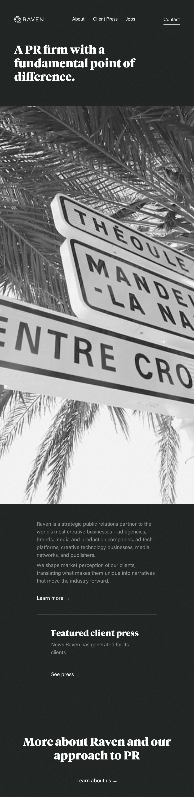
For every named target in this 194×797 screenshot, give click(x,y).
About (78, 19)
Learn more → (53, 598)
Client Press (105, 19)
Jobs (130, 19)
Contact (171, 19)
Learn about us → (97, 781)
